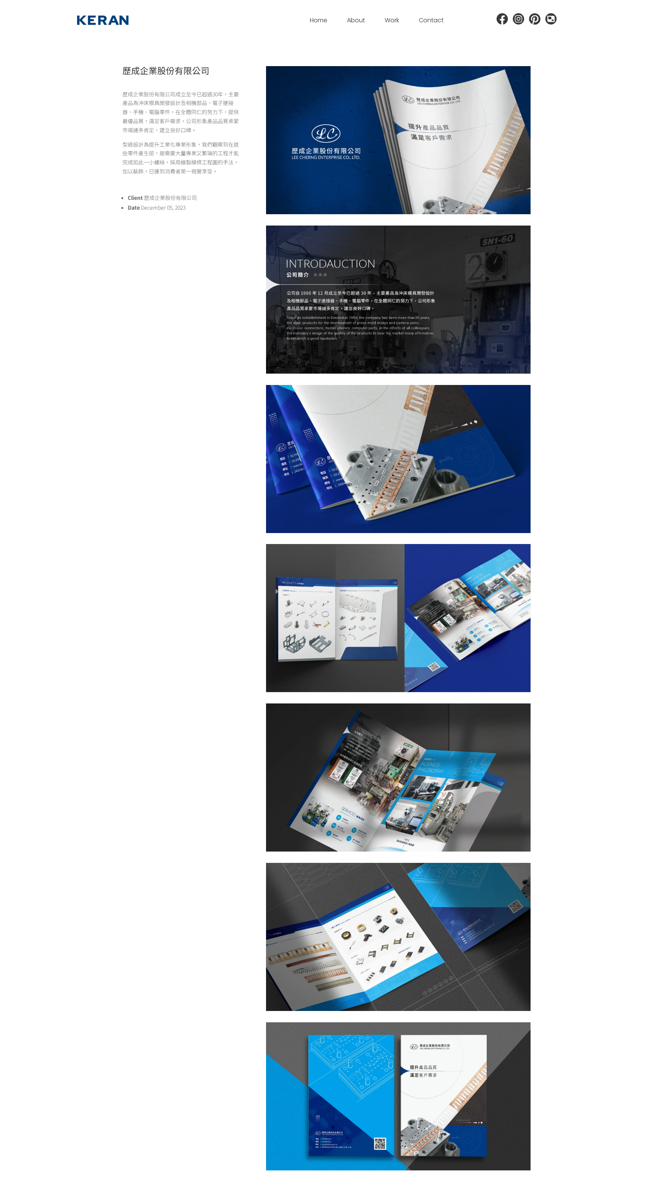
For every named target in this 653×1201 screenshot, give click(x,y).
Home (318, 20)
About (356, 20)
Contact (431, 20)
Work (392, 20)
